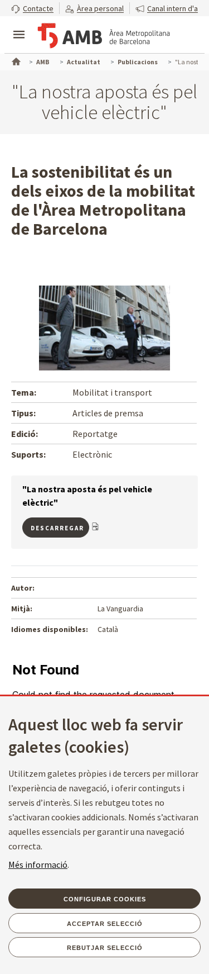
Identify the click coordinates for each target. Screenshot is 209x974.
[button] (32, 8)
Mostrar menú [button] (19, 25)
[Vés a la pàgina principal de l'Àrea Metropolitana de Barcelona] (104, 36)
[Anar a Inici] (15, 60)
